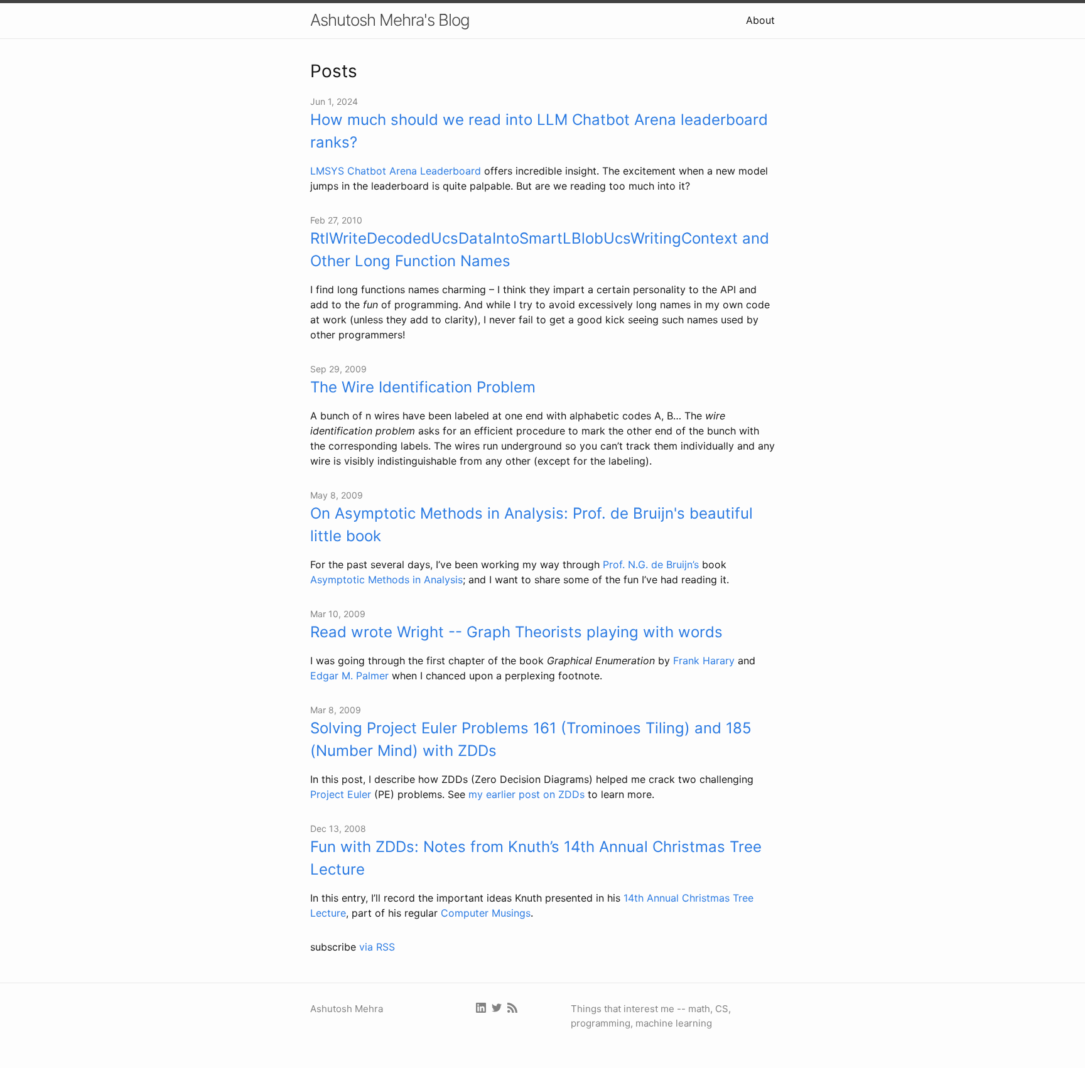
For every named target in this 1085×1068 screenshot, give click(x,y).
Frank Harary (704, 660)
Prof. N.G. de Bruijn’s (651, 564)
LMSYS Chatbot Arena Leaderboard (395, 171)
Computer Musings (486, 913)
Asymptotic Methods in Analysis (386, 579)
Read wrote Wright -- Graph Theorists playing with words (516, 632)
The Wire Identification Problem (423, 387)
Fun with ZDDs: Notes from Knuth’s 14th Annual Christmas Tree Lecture (536, 858)
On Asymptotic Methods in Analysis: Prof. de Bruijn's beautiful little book (531, 524)
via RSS (377, 947)
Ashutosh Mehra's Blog (390, 20)
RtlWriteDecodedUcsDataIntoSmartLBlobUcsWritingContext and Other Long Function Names (539, 249)
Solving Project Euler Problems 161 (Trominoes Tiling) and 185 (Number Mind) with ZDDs (531, 739)
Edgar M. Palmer (349, 675)
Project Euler (340, 794)
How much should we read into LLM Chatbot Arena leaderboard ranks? (539, 131)
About (760, 20)
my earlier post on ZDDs (526, 794)
